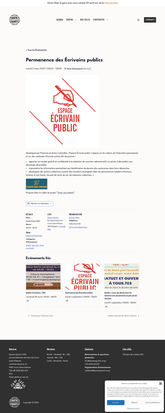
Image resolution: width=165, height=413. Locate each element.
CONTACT (150, 20)
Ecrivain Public (74, 218)
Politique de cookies (133, 408)
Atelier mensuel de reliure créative (122, 316)
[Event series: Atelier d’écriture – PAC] (28, 300)
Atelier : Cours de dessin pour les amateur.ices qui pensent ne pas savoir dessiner (120, 295)
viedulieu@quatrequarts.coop (97, 371)
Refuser (134, 402)
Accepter (116, 402)
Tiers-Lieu (35, 245)
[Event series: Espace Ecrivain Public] (67, 300)
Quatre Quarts (53, 218)
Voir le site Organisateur (78, 227)
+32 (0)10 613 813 (92, 364)
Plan (11, 374)
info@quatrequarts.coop (95, 361)
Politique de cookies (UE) (133, 355)
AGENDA (59, 19)
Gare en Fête (111, 3)
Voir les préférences (153, 402)
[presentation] (43, 276)
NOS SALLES (85, 19)
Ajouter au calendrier (40, 203)
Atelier (28, 245)
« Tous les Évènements (36, 50)
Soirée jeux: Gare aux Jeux (42, 316)
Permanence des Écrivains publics (79, 293)
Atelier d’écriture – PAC (36, 293)
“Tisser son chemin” (65, 193)
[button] (160, 383)
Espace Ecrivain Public (34, 236)
